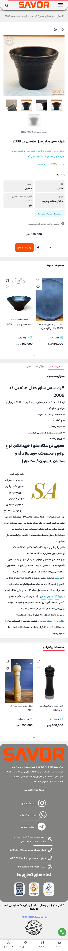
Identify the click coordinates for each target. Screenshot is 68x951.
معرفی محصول (56, 366)
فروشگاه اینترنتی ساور (51, 596)
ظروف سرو (44, 16)
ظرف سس (30, 151)
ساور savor (42, 164)
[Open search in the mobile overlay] (7, 5)
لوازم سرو (54, 16)
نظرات (28, 366)
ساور (57, 578)
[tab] (56, 366)
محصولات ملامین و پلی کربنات (39, 156)
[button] (61, 5)
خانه (62, 16)
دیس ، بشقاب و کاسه (47, 151)
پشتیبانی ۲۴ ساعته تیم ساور (51, 621)
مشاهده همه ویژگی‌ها (49, 214)
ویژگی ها (39, 366)
